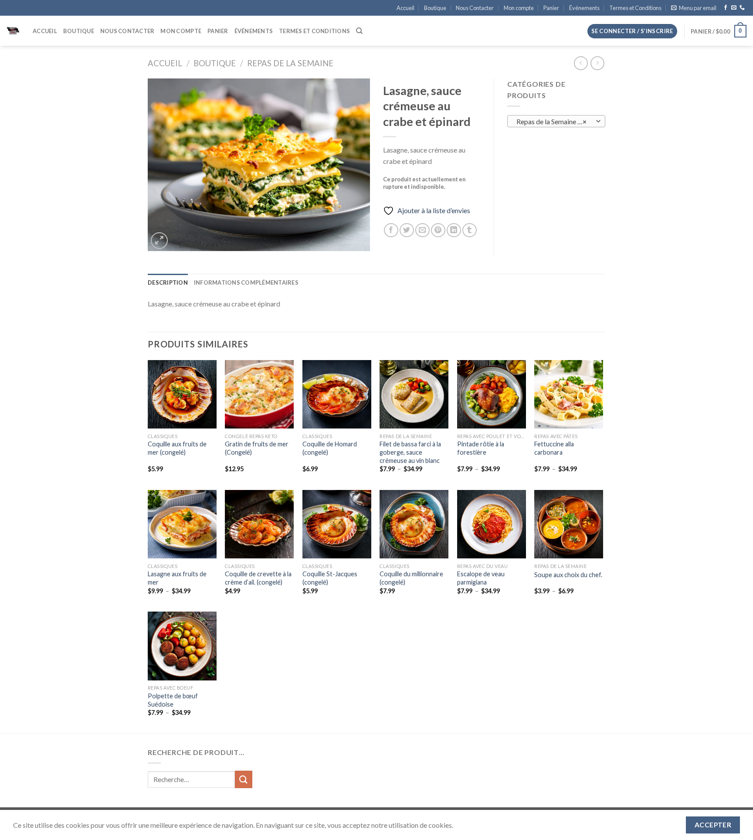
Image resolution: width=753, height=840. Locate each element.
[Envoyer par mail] (422, 230)
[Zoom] (159, 240)
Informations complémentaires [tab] (246, 282)
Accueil (405, 7)
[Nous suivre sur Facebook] (725, 8)
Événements (584, 7)
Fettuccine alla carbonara (554, 448)
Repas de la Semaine (290, 63)
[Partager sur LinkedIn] (454, 230)
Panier (551, 7)
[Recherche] (359, 31)
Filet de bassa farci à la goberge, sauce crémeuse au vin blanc (410, 452)
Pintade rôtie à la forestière (480, 448)
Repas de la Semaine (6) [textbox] (551, 122)
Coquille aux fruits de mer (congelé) (177, 448)
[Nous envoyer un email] (733, 8)
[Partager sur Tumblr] (469, 230)
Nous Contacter (475, 7)
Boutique (435, 7)
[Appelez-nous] (742, 8)
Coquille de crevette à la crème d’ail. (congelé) (258, 578)
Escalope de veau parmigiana (481, 578)
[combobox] (556, 121)
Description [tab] (168, 282)
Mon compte (519, 7)
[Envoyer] (243, 779)
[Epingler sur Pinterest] (438, 230)
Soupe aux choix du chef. (568, 574)
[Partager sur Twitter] (407, 230)
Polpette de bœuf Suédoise (173, 700)
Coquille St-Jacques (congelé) (329, 578)
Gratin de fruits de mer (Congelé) (256, 448)
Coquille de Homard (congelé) (329, 448)
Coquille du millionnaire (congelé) (411, 578)
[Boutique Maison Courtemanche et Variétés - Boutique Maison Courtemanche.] (13, 31)
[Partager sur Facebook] (391, 230)
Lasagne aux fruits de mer (177, 578)
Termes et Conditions (635, 7)
